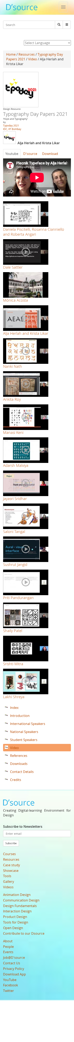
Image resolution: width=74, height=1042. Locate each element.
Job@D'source (14, 957)
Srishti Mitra (13, 663)
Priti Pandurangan (18, 597)
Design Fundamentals (20, 906)
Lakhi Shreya (13, 696)
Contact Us (11, 963)
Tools (7, 876)
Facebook (10, 985)
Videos (8, 887)
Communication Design (21, 900)
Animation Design (17, 894)
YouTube (9, 980)
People (8, 946)
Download (50, 153)
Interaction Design (17, 911)
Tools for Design (15, 922)
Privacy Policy (13, 968)
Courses (9, 854)
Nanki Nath (12, 366)
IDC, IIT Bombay (12, 129)
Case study (11, 865)
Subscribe (11, 843)
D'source (30, 153)
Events (8, 952)
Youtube (11, 153)
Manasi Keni (13, 432)
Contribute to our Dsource (23, 933)
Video (32, 59)
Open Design (13, 928)
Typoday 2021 (11, 125)
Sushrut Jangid (15, 564)
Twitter (8, 990)
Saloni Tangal (14, 531)
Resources (26, 54)
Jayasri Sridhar (15, 498)
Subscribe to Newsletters (22, 826)
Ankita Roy (12, 399)
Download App (14, 974)
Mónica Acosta (15, 300)
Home (11, 54)
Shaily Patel (12, 630)
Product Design (15, 916)
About (8, 941)
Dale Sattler (13, 267)
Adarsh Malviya (15, 465)
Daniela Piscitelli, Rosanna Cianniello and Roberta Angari (33, 231)
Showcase (10, 870)
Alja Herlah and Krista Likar (25, 333)
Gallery (8, 881)
